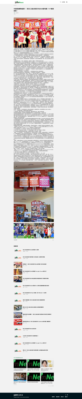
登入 (67, 2)
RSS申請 (63, 2)
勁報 (14, 12)
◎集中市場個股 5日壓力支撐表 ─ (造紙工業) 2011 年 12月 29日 (47, 383)
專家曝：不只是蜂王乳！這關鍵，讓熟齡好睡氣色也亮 (47, 369)
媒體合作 (66, 396)
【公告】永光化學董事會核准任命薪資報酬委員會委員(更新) (20, 369)
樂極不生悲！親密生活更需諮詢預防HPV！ (20, 383)
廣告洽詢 (62, 396)
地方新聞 (15, 239)
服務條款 (53, 396)
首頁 (14, 5)
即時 (15, 5)
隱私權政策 (57, 396)
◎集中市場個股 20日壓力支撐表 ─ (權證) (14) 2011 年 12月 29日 (33, 369)
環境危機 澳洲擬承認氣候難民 (32, 382)
